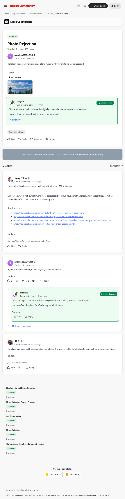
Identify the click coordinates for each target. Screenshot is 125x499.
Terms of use (30, 495)
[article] (62, 212)
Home (7, 13)
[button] (5, 6)
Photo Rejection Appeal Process (20, 402)
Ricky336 (20, 101)
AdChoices (105, 495)
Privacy (40, 495)
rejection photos (13, 416)
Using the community (14, 495)
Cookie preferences (52, 495)
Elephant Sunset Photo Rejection (20, 388)
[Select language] (84, 5)
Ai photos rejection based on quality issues (25, 444)
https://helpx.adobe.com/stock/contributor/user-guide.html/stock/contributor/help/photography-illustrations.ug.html (63, 220)
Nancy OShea (20, 178)
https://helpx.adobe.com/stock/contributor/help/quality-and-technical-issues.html (48, 216)
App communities (18, 13)
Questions (49, 13)
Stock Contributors (36, 13)
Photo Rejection (13, 430)
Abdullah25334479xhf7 (24, 55)
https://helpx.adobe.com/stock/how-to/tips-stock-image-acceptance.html (45, 223)
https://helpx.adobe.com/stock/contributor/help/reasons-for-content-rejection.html (49, 212)
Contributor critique (16, 132)
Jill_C (16, 341)
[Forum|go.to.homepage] (22, 5)
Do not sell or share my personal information (79, 495)
